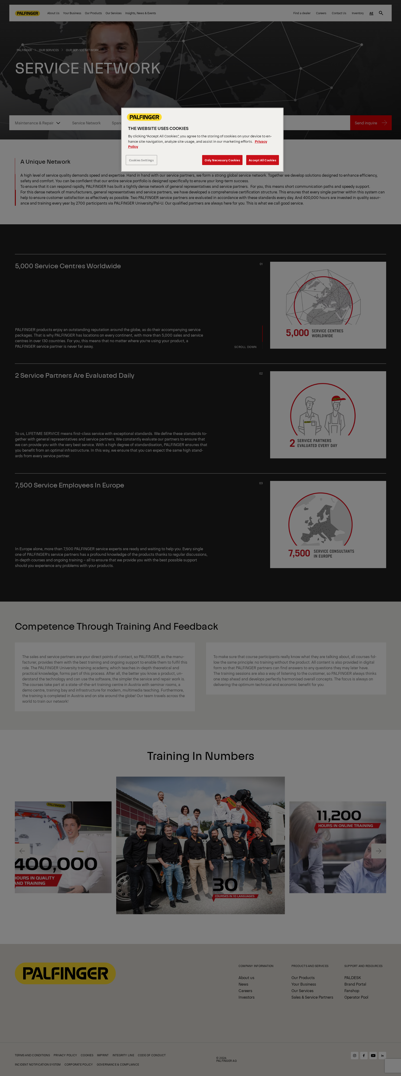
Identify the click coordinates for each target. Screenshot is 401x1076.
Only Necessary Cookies (222, 160)
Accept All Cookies (262, 160)
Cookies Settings (141, 160)
